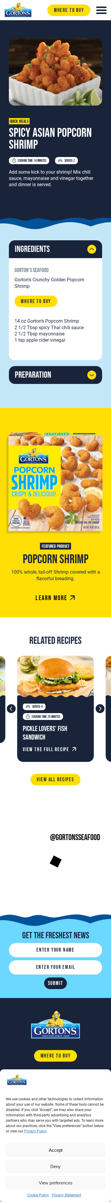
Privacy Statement (66, 1195)
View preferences (56, 1182)
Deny (55, 1166)
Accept (55, 1150)
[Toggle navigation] (101, 10)
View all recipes (55, 779)
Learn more (51, 598)
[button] (100, 708)
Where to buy (69, 10)
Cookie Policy (38, 1195)
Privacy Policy (35, 1131)
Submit (55, 983)
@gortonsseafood (75, 837)
